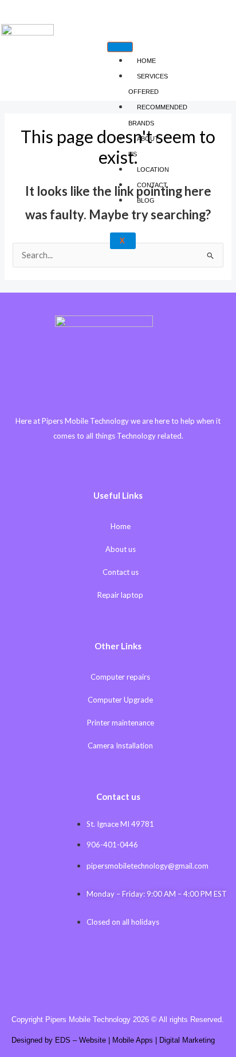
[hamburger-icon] (120, 47)
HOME (146, 60)
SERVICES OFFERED (148, 84)
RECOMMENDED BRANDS (157, 115)
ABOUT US (143, 146)
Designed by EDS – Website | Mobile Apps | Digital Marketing (113, 1040)
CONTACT (152, 185)
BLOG (146, 200)
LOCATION (153, 169)
